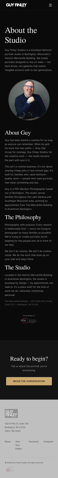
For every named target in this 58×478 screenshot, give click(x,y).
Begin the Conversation (29, 381)
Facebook (34, 441)
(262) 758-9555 (13, 431)
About (8, 441)
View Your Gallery (18, 445)
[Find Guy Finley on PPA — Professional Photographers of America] (29, 324)
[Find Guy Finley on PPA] (10, 470)
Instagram (48, 441)
